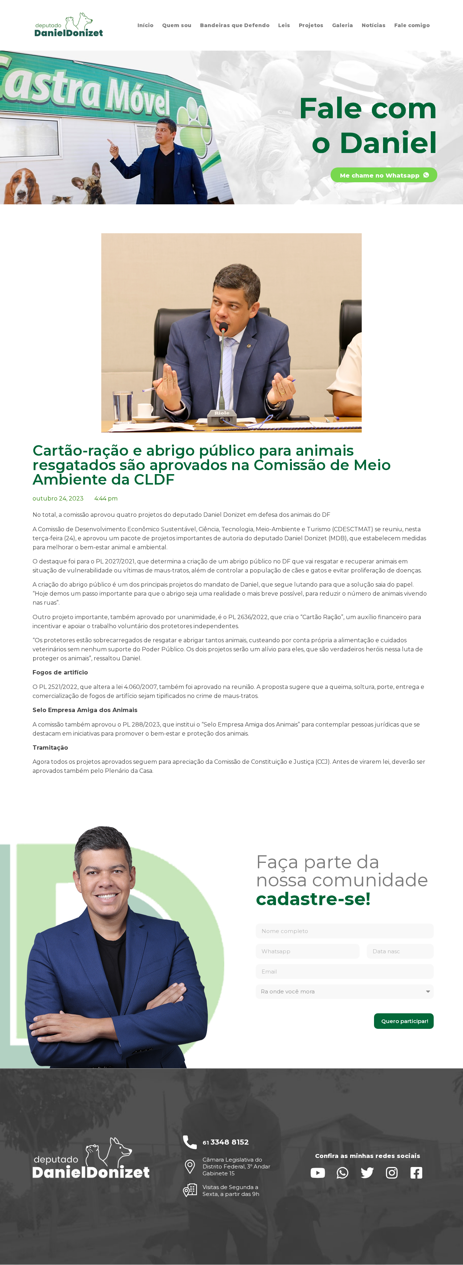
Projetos (311, 25)
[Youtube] (318, 1173)
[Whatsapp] (342, 1173)
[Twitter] (367, 1173)
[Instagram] (392, 1173)
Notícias (374, 25)
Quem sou (176, 25)
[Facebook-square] (416, 1173)
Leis (284, 25)
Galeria (342, 25)
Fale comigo (412, 25)
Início (145, 25)
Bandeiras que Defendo (234, 25)
